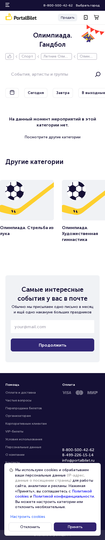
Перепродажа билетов (23, 408)
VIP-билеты (14, 431)
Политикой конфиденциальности (63, 496)
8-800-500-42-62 (58, 5)
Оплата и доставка (20, 392)
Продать (67, 17)
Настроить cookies (27, 516)
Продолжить (52, 345)
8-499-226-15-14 (78, 455)
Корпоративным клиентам (26, 423)
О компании (14, 455)
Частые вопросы (18, 400)
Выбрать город (88, 5)
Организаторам (18, 416)
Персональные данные (23, 447)
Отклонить (30, 527)
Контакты (12, 462)
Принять (75, 527)
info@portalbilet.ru (78, 460)
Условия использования (23, 439)
